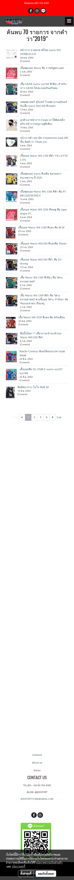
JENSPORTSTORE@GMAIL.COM (37, 799)
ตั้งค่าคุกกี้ (25, 873)
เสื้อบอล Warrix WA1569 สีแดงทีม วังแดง (43, 243)
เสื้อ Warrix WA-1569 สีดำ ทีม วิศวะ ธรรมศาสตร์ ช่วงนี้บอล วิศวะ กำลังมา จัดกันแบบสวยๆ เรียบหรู (44, 299)
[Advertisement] (37, 583)
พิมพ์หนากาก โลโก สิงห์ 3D (33, 387)
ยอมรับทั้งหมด (46, 873)
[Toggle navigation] (69, 21)
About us (37, 762)
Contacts (37, 755)
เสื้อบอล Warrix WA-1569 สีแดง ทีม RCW (41, 227)
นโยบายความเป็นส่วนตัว (49, 862)
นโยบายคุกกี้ (18, 866)
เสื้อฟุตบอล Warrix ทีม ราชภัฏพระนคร (42, 68)
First (15, 417)
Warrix (37, 770)
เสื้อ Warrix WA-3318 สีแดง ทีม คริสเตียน (41, 317)
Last (59, 417)
